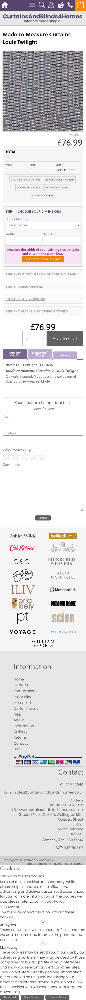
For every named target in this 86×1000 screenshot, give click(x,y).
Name (8, 416)
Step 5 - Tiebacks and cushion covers (37, 311)
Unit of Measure (17, 219)
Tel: (56, 784)
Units (58, 164)
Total (11, 151)
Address (76, 800)
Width (9, 164)
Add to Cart (65, 338)
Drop (33, 164)
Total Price (76, 135)
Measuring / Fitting (40, 354)
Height (47, 234)
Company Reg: (53, 839)
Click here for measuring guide (43, 259)
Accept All (10, 997)
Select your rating (17, 449)
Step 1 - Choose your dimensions (33, 211)
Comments (12, 464)
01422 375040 (71, 784)
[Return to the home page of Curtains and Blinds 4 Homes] (42, 17)
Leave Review (43, 408)
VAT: (59, 847)
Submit (43, 518)
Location (9, 433)
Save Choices (32, 997)
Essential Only (57, 997)
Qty (26, 338)
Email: (9, 792)
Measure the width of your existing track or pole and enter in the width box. (43, 251)
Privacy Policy (52, 901)
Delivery (65, 355)
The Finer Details (15, 354)
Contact (70, 772)
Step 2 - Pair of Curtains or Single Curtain (41, 274)
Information (32, 666)
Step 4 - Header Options (25, 299)
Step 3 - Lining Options (24, 286)
